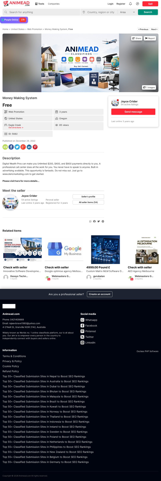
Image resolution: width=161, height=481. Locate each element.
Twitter (89, 336)
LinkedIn (90, 342)
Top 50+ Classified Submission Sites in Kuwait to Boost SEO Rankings (44, 406)
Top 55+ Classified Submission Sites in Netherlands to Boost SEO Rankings (47, 441)
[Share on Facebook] (94, 221)
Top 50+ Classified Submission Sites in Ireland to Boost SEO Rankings (44, 426)
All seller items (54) (88, 202)
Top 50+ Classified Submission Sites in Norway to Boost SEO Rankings (45, 411)
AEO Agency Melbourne (141, 271)
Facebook (91, 325)
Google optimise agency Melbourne (64, 271)
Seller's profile (88, 196)
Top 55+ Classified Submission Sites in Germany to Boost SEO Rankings (46, 462)
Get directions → (15, 127)
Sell (150, 3)
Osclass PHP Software (147, 351)
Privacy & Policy (12, 361)
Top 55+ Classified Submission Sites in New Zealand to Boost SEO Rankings (48, 451)
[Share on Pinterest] (103, 221)
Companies (53, 3)
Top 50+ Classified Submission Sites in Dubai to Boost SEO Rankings (44, 386)
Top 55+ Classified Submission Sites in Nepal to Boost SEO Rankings (44, 376)
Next (153, 29)
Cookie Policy (11, 366)
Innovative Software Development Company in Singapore (22, 271)
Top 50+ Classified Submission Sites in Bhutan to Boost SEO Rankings (44, 391)
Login (110, 3)
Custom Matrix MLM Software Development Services (105, 271)
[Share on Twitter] (98, 221)
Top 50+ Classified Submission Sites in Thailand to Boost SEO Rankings (45, 416)
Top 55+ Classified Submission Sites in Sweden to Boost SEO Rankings (45, 431)
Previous (143, 29)
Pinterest (90, 331)
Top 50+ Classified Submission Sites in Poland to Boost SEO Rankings (44, 436)
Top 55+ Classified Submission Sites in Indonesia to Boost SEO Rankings (46, 421)
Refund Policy (11, 371)
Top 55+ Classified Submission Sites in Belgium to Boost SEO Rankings (45, 456)
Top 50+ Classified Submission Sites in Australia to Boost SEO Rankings (45, 381)
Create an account (99, 294)
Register (121, 3)
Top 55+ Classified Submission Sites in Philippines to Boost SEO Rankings (47, 446)
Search (148, 12)
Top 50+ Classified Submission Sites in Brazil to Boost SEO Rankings (44, 401)
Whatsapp (91, 319)
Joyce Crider (29, 195)
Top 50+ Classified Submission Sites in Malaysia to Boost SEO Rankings (45, 396)
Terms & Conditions (14, 356)
